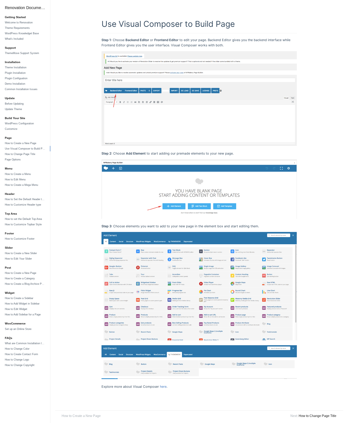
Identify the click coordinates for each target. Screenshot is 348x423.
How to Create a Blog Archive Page (25, 283)
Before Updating (14, 103)
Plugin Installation (15, 72)
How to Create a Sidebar (19, 298)
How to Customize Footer (19, 238)
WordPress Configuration (19, 123)
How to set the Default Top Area (23, 218)
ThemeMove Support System (22, 53)
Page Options (13, 159)
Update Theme (13, 109)
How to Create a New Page (20, 143)
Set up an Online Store (18, 329)
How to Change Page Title (20, 154)
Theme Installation (15, 67)
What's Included (14, 38)
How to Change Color (17, 348)
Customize (11, 128)
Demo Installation (15, 83)
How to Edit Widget (16, 309)
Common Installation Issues (21, 89)
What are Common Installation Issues (27, 343)
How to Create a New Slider (21, 253)
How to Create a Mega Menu (21, 184)
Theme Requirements (17, 27)
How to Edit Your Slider (18, 258)
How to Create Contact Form (21, 354)
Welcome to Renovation (19, 22)
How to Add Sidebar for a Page (23, 314)
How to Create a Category (20, 278)
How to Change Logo (17, 359)
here (163, 387)
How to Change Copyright (19, 365)
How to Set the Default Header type (25, 199)
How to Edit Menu (15, 179)
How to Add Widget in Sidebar (22, 303)
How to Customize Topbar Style (23, 224)
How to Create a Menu (18, 174)
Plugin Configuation (16, 78)
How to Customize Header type (23, 204)
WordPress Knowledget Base (22, 33)
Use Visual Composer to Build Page (26, 148)
